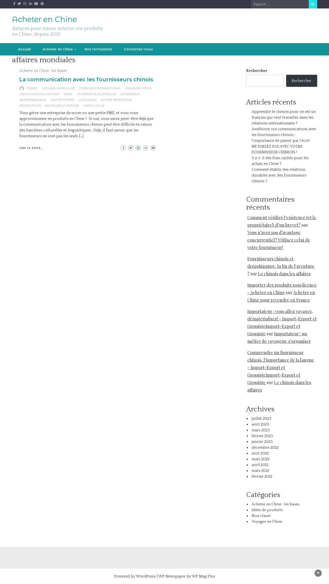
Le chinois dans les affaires (284, 274)
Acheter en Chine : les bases (43, 70)
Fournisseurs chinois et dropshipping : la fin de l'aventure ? (281, 266)
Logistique (88, 100)
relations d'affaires (62, 105)
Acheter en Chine (44, 19)
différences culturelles (96, 94)
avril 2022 (260, 453)
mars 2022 (261, 459)
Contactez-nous (138, 49)
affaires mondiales (58, 88)
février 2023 (262, 436)
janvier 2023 (262, 442)
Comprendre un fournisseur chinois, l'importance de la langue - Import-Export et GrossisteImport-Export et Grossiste (280, 367)
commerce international (100, 88)
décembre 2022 (265, 447)
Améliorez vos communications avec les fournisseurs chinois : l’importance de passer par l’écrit (284, 135)
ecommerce (130, 94)
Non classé (261, 516)
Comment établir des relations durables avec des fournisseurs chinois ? (279, 175)
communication (138, 88)
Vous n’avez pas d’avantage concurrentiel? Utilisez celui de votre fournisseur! (278, 240)
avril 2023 (260, 424)
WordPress (146, 576)
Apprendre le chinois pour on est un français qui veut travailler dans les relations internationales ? (284, 117)
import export (62, 100)
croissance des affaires (39, 94)
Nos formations (98, 49)
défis (68, 94)
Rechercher (256, 70)
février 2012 (262, 476)
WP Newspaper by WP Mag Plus (186, 576)
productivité (30, 105)
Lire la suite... (31, 148)
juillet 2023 (261, 418)
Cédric (32, 88)
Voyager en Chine (267, 521)
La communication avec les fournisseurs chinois (86, 79)
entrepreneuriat (32, 100)
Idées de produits (267, 510)
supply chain (94, 105)
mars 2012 (260, 471)
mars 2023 (261, 430)
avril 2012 (260, 465)
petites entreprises (116, 100)
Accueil (24, 49)
